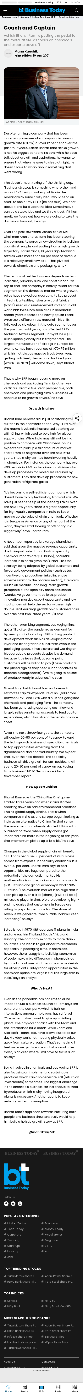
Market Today (16, 1223)
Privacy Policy (50, 1367)
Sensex (12, 1301)
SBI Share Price (54, 1337)
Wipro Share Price (57, 1342)
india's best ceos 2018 (44, 17)
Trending (13, 1240)
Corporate (14, 1235)
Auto (48, 1251)
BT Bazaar (62, 2)
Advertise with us (14, 1367)
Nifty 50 (50, 1301)
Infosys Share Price (20, 1337)
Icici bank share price (21, 1342)
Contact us (48, 1362)
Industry (12, 1251)
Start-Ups (13, 1246)
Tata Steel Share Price (60, 1282)
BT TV (49, 1246)
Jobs (10, 1257)
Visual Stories (54, 1235)
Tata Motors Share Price (22, 1276)
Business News (9, 17)
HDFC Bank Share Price (22, 1282)
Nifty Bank (14, 1306)
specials (24, 17)
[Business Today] (42, 10)
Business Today (44, 2)
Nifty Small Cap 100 (58, 1306)
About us (9, 1362)
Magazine (51, 1240)
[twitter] (20, 1203)
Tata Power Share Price (22, 1348)
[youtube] (13, 1203)
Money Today (54, 1229)
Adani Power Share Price (60, 1276)
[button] (74, 1389)
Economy (51, 1223)
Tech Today (15, 1229)
